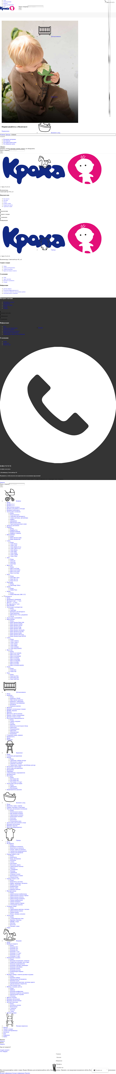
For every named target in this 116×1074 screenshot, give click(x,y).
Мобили (12, 990)
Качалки (12, 1009)
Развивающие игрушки (13, 957)
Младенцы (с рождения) (14, 599)
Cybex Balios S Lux (15, 547)
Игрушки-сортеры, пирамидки (19, 965)
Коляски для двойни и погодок (16, 508)
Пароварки (10, 771)
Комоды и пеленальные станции (16, 709)
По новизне (6, 141)
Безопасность (11, 736)
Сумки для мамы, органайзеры (19, 518)
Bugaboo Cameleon (15, 533)
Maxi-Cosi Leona (15, 571)
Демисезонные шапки (16, 911)
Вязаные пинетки (15, 889)
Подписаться (5, 131)
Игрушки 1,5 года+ (15, 953)
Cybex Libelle (14, 554)
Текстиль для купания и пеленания (17, 809)
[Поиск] (20, 9)
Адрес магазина (7, 279)
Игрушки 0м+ (14, 947)
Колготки (13, 924)
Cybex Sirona (14, 644)
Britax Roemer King (15, 627)
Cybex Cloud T (14, 642)
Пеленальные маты (15, 821)
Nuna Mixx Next (14, 577)
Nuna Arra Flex (14, 676)
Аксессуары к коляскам (13, 511)
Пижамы (12, 871)
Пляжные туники (15, 874)
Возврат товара (7, 203)
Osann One (13, 671)
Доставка (5, 200)
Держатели (13, 786)
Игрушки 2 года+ (15, 954)
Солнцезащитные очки (17, 918)
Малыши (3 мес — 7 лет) (14, 601)
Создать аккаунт (4, 1050)
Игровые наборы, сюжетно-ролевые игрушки (20, 974)
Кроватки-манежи (15, 706)
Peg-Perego (10, 582)
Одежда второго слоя (13, 878)
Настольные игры (15, 985)
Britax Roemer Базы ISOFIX (18, 636)
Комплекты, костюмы (16, 881)
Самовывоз (6, 303)
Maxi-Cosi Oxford (15, 570)
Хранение (10, 739)
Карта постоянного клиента (10, 270)
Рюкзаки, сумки (14, 926)
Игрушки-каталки (15, 970)
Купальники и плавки (16, 875)
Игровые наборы (15, 977)
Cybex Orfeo (13, 556)
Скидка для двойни (8, 269)
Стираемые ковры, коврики (15, 735)
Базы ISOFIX (10, 605)
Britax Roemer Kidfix (16, 633)
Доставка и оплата (8, 302)
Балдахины (13, 733)
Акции (5, 266)
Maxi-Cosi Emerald (15, 656)
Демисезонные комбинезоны (18, 894)
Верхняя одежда (11, 891)
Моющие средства (12, 825)
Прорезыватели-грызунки (14, 789)
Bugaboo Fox (14, 530)
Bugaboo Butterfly (15, 531)
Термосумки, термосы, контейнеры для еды (22, 765)
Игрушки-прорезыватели (17, 964)
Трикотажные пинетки (16, 866)
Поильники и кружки (16, 762)
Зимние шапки (14, 912)
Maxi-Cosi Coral (14, 654)
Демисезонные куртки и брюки (19, 895)
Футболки (13, 860)
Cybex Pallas (13, 645)
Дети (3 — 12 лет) (12, 602)
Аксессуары (10, 915)
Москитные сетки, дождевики (19, 614)
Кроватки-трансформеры (17, 703)
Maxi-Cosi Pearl (14, 657)
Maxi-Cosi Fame (14, 568)
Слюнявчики (14, 869)
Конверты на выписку (16, 846)
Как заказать (6, 198)
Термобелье (13, 872)
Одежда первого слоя (13, 854)
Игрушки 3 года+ (15, 956)
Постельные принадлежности (15, 718)
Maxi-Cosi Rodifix (15, 660)
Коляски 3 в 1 (11, 505)
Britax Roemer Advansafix (17, 630)
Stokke (9, 587)
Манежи (9, 712)
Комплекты (13, 857)
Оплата (5, 202)
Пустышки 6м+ (14, 780)
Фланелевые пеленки (16, 816)
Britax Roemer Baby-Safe (17, 622)
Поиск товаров (23, 6)
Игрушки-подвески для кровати (19, 993)
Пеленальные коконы (16, 812)
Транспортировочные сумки (18, 524)
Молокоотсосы (11, 774)
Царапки (12, 868)
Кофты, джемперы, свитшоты (18, 883)
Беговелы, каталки (15, 1005)
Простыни (13, 730)
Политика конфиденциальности (10, 290)
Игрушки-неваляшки (16, 967)
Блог (4, 326)
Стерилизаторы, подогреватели (16, 772)
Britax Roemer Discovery (17, 634)
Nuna (8, 574)
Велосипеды (13, 1006)
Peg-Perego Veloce (15, 585)
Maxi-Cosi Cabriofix (15, 653)
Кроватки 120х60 (15, 698)
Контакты (6, 343)
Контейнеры (13, 788)
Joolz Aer (12, 560)
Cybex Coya (13, 545)
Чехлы (12, 616)
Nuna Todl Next (14, 679)
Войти (5, 1036)
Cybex (8, 541)
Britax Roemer (11, 534)
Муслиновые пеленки (16, 813)
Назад (8, 502)
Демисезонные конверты (17, 898)
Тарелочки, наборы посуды (18, 760)
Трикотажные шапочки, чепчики (19, 909)
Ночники (13, 996)
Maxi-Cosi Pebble (15, 659)
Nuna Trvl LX (14, 580)
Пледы (12, 723)
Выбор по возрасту (12, 944)
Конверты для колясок (13, 510)
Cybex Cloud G (14, 641)
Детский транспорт (12, 1002)
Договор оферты (7, 288)
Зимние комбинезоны (16, 900)
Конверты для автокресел (17, 611)
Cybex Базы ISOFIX (16, 648)
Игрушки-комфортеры (16, 991)
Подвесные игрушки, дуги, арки (19, 962)
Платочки (13, 818)
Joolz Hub (13, 564)
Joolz (8, 557)
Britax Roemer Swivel (16, 625)
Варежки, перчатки (15, 920)
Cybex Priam (13, 544)
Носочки (12, 923)
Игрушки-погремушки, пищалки (19, 960)
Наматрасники (14, 732)
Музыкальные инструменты (18, 979)
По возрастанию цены (9, 142)
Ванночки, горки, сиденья (14, 806)
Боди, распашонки (15, 858)
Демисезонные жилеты (17, 897)
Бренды (8, 134)
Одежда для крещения (16, 852)
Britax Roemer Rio (15, 539)
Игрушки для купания (13, 824)
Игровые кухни (14, 980)
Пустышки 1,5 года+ (16, 782)
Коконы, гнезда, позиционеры (15, 715)
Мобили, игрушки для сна (14, 987)
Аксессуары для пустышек (14, 783)
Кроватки (9, 695)
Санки (12, 1011)
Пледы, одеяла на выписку (18, 849)
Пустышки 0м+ (14, 779)
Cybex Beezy (13, 550)
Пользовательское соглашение (10, 293)
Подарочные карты (8, 205)
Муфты (12, 519)
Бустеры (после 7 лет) (13, 604)
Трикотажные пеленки (16, 815)
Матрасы (9, 707)
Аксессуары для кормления (15, 768)
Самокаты (13, 1008)
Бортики (12, 724)
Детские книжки (11, 1013)
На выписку (10, 843)
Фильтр (2, 147)
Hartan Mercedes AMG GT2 (18, 594)
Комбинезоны (14, 886)
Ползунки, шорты (15, 865)
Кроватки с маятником (16, 701)
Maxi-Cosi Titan (14, 663)
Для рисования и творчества (18, 983)
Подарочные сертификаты (11, 332)
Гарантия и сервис (7, 206)
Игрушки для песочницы (14, 1000)
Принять (27, 1073)
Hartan (8, 591)
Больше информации (12, 1073)
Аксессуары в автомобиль (14, 618)
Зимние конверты (15, 901)
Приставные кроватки (16, 700)
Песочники (13, 863)
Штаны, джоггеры (15, 885)
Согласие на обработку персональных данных (14, 291)
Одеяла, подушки (15, 721)
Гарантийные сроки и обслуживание (14, 334)
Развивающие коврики (16, 971)
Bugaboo (9, 527)
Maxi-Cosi (9, 565)
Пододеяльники (14, 729)
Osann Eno (13, 670)
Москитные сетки (15, 522)
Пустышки (10, 776)
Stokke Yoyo (13, 590)
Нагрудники (10, 769)
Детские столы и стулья (13, 716)
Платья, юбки (14, 888)
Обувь (8, 927)
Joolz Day (13, 562)
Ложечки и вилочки (16, 763)
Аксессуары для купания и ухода (16, 822)
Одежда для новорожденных (18, 851)
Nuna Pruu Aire (14, 677)
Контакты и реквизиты (8, 280)
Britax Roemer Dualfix (16, 624)
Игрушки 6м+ (14, 950)
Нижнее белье (14, 877)
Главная (2, 134)
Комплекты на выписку (17, 848)
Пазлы (12, 973)
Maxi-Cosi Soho (14, 573)
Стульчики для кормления (14, 756)
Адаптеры (13, 610)
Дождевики (13, 521)
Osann (8, 667)
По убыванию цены (9, 144)
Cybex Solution (14, 647)
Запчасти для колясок (13, 525)
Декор (8, 738)
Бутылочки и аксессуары (14, 766)
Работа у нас (7, 344)
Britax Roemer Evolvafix (17, 631)
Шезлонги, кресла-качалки (14, 713)
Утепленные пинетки (16, 904)
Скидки (5, 308)
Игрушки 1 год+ (15, 951)
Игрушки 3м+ (14, 948)
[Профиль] (109, 8)
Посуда (9, 757)
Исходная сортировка (9, 139)
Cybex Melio (13, 553)
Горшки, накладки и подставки (16, 807)
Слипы (12, 862)
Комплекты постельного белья (19, 726)
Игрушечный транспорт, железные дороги (22, 982)
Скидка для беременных (9, 267)
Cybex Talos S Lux (15, 548)
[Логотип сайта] (7, 12)
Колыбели (13, 704)
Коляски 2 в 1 (11, 504)
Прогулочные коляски (13, 507)
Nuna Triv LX (14, 579)
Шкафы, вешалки (12, 710)
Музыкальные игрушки (17, 994)
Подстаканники (14, 515)
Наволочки (13, 727)
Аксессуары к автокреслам (14, 607)
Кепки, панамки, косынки (17, 914)
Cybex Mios (13, 551)
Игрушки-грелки (15, 968)
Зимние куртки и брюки (17, 903)
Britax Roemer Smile (15, 537)
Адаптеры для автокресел (17, 516)
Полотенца (13, 819)
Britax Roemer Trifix (15, 628)
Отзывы (5, 282)
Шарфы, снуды (14, 921)
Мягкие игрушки (12, 997)
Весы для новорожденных (14, 827)
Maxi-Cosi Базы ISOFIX (17, 665)
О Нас (4, 277)
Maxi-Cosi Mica (14, 662)
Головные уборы (11, 906)
